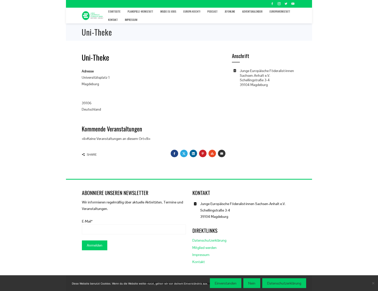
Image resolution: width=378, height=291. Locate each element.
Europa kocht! (191, 11)
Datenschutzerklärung (209, 240)
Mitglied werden (204, 247)
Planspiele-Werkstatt (140, 11)
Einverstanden (225, 283)
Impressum (131, 20)
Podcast (212, 11)
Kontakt (113, 20)
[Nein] (373, 283)
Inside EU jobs (168, 11)
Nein (251, 283)
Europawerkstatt (280, 11)
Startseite (114, 11)
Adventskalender (252, 11)
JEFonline (230, 11)
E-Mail (87, 221)
